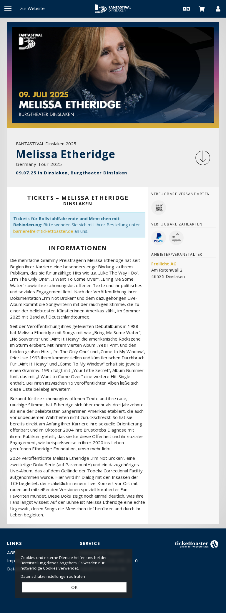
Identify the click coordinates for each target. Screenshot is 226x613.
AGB (11, 552)
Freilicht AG (164, 264)
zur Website (32, 8)
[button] (185, 8)
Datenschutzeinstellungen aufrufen (53, 576)
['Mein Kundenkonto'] (218, 8)
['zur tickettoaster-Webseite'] (197, 543)
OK (74, 587)
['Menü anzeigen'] (7, 8)
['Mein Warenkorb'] (202, 8)
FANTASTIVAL (113, 9)
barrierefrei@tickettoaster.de (43, 231)
